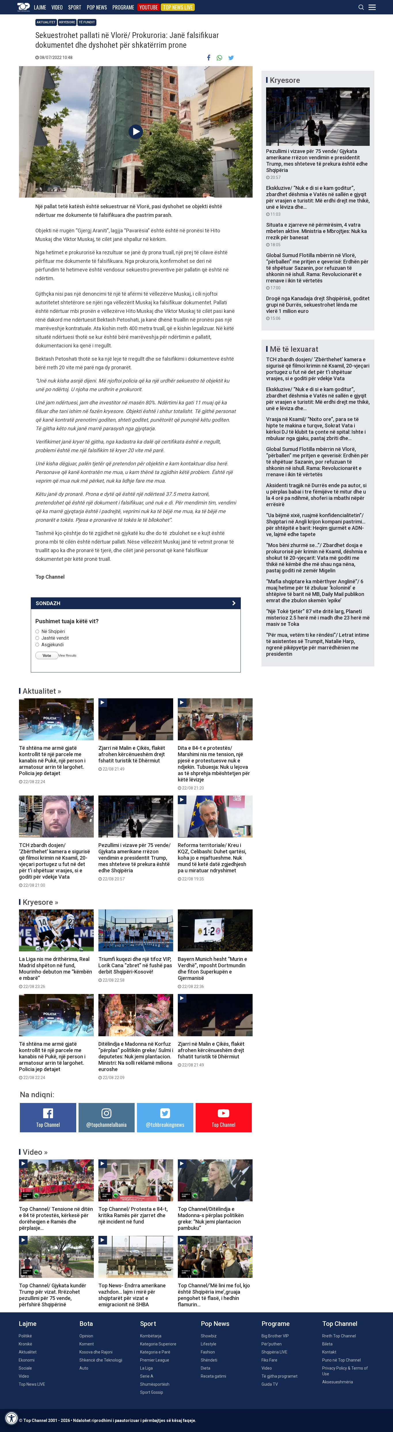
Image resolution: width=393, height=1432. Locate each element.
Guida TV (270, 1384)
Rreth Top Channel (339, 1336)
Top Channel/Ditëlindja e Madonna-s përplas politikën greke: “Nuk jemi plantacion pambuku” (211, 1218)
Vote (47, 655)
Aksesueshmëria (337, 1382)
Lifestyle (208, 1344)
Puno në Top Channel (341, 1360)
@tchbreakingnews (165, 1124)
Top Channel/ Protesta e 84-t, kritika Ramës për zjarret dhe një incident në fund (133, 1215)
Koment (86, 1344)
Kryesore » (40, 902)
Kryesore (67, 22)
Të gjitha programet (279, 1376)
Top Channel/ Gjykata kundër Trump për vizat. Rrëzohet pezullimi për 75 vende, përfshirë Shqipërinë (52, 1294)
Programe (123, 7)
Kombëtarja (150, 1336)
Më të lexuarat (294, 349)
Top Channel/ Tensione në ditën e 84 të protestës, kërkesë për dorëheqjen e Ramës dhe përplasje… (56, 1218)
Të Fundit (87, 22)
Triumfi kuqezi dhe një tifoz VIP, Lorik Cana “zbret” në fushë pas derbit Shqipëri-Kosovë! (135, 969)
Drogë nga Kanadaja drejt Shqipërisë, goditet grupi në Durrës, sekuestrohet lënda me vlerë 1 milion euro (318, 308)
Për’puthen (272, 1344)
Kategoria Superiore (158, 1344)
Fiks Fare (269, 1360)
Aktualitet (46, 22)
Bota (86, 1323)
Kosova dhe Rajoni (95, 1352)
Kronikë (25, 1344)
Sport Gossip (151, 1392)
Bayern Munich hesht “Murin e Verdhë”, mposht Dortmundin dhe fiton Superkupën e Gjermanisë (212, 972)
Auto (83, 1368)
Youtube (149, 7)
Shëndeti (209, 1360)
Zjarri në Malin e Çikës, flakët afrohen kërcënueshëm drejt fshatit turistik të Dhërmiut (131, 758)
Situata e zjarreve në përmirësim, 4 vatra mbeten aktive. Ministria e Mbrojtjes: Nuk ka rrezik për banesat (316, 234)
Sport (74, 7)
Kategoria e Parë (155, 1352)
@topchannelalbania (106, 1124)
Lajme (40, 7)
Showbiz (209, 1336)
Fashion (208, 1352)
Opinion (86, 1336)
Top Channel (48, 1124)
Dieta (205, 1368)
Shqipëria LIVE (274, 1352)
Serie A (146, 1376)
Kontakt (329, 1352)
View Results (67, 655)
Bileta (327, 1344)
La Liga (146, 1368)
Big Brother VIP (275, 1336)
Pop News (97, 7)
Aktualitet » (42, 691)
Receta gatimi (213, 1376)
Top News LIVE (177, 7)
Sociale (25, 1368)
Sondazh (48, 603)
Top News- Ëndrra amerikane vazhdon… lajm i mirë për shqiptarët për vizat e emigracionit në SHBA (132, 1294)
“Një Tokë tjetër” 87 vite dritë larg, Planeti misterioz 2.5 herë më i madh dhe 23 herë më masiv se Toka (318, 617)
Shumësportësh (154, 1384)
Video (57, 7)
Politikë (25, 1336)
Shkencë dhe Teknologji (100, 1360)
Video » (35, 1152)
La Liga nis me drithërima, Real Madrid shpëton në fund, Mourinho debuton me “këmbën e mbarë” (55, 972)
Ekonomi (27, 1360)
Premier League (154, 1360)
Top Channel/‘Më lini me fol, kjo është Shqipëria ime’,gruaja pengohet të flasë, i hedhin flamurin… (214, 1294)
